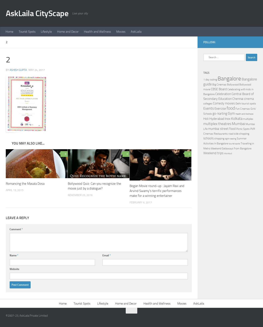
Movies (120, 31)
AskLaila (136, 31)
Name (14, 255)
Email (106, 255)
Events (208, 108)
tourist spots (234, 143)
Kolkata (236, 119)
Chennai (237, 99)
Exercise (220, 108)
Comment (16, 229)
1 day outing (210, 79)
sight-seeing (230, 138)
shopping (219, 138)
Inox (227, 119)
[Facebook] (248, 42)
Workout (228, 153)
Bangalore (229, 78)
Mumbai (238, 123)
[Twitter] (255, 42)
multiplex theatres (217, 124)
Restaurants (221, 133)
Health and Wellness (97, 31)
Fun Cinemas (242, 108)
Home (9, 31)
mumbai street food (222, 129)
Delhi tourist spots (245, 103)
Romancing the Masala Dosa (25, 183)
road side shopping (238, 133)
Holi (206, 119)
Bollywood (233, 84)
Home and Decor (68, 31)
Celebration (223, 94)
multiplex (248, 119)
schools (208, 138)
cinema (249, 99)
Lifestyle (46, 31)
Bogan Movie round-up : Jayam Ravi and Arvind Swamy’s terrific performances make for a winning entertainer (157, 191)
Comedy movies (224, 103)
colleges (207, 103)
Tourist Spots (27, 31)
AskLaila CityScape (37, 13)
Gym (231, 113)
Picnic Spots (243, 129)
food (231, 108)
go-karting (220, 113)
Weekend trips (213, 153)
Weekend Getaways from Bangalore (231, 148)
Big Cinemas (219, 84)
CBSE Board (219, 89)
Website (14, 269)
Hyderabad (216, 119)
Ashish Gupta (18, 70)
